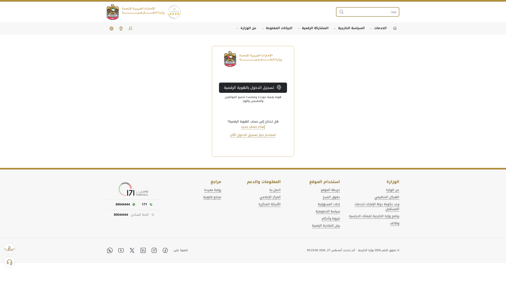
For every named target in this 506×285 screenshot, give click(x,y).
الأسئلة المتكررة (270, 204)
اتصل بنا (275, 190)
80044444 (121, 214)
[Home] (395, 28)
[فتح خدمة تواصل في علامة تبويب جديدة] (134, 189)
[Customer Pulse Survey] (9, 248)
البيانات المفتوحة (279, 28)
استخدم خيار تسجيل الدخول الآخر (253, 135)
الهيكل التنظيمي (387, 197)
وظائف (394, 223)
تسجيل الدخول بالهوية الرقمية (249, 87)
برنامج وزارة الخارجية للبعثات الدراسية (374, 216)
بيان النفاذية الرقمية (326, 225)
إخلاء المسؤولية (329, 204)
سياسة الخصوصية (328, 211)
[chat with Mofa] (9, 262)
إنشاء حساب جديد (253, 126)
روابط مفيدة (212, 190)
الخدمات (380, 28)
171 (144, 204)
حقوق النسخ (331, 197)
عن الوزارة (248, 28)
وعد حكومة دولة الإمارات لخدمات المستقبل (377, 206)
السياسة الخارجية (351, 28)
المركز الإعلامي (270, 197)
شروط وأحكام (331, 218)
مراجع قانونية (212, 197)
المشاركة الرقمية (315, 28)
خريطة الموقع (330, 190)
